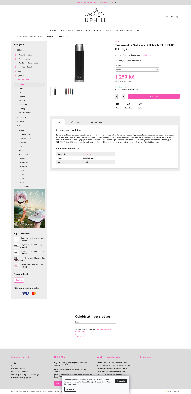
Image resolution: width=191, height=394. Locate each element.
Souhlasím (121, 381)
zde (73, 384)
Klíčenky (22, 108)
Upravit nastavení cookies (57, 391)
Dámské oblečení (25, 55)
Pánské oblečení (25, 59)
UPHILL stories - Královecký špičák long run (70, 369)
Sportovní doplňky (26, 67)
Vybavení (20, 76)
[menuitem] (53, 30)
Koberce (22, 96)
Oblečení (20, 50)
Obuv (19, 72)
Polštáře (22, 100)
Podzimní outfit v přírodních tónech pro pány (113, 365)
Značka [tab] (75, 122)
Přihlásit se (80, 337)
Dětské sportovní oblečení (29, 63)
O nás (13, 363)
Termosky (22, 84)
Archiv (58, 383)
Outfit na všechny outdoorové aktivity (111, 371)
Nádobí (21, 88)
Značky (20, 125)
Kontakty (14, 366)
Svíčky (21, 92)
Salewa (118, 41)
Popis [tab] (58, 122)
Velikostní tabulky (18, 369)
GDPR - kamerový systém (21, 377)
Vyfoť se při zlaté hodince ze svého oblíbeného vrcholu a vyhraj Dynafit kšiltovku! (71, 363)
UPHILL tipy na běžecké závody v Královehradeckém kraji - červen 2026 (73, 375)
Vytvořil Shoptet (174, 391)
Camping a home (23, 80)
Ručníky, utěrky (25, 112)
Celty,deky (23, 104)
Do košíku (154, 96)
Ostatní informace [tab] (96, 122)
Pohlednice (21, 117)
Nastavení (70, 389)
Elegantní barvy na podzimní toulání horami (113, 362)
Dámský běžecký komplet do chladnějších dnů (114, 368)
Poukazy (20, 121)
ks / (19, 280)
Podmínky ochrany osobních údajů (25, 374)
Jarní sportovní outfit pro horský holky (111, 374)
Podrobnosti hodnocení (150, 55)
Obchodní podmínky (19, 372)
